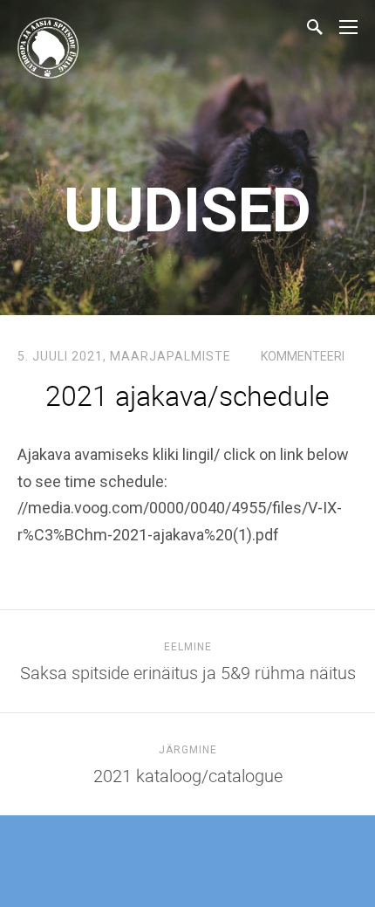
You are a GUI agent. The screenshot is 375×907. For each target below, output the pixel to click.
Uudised (187, 210)
